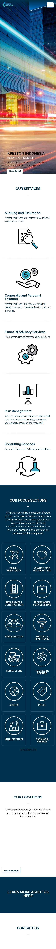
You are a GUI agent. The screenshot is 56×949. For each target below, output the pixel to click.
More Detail (15, 171)
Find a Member (11, 871)
